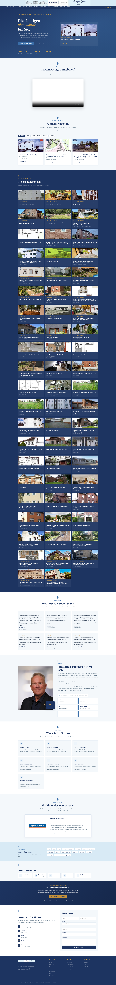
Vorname (64, 916)
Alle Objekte (21, 135)
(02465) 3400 (108, 7)
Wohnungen (45, 135)
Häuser (38, 135)
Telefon (64, 926)
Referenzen (36, 6)
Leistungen (56, 6)
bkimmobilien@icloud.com (26, 942)
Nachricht (64, 937)
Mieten (33, 135)
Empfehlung (62, 6)
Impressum (86, 962)
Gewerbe (52, 135)
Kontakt (68, 6)
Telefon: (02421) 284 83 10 (56, 833)
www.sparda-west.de (68, 833)
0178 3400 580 (24, 937)
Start (7, 6)
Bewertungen (43, 6)
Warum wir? (12, 6)
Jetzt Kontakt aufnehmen (42, 43)
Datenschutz (86, 964)
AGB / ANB (86, 966)
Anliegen (64, 932)
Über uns (49, 6)
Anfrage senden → (79, 947)
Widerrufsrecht (87, 969)
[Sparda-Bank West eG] (37, 826)
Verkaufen (19, 6)
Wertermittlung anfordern (58, 896)
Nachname (82, 916)
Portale (30, 6)
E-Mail (63, 921)
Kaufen (28, 135)
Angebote (25, 6)
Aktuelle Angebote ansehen (26, 43)
